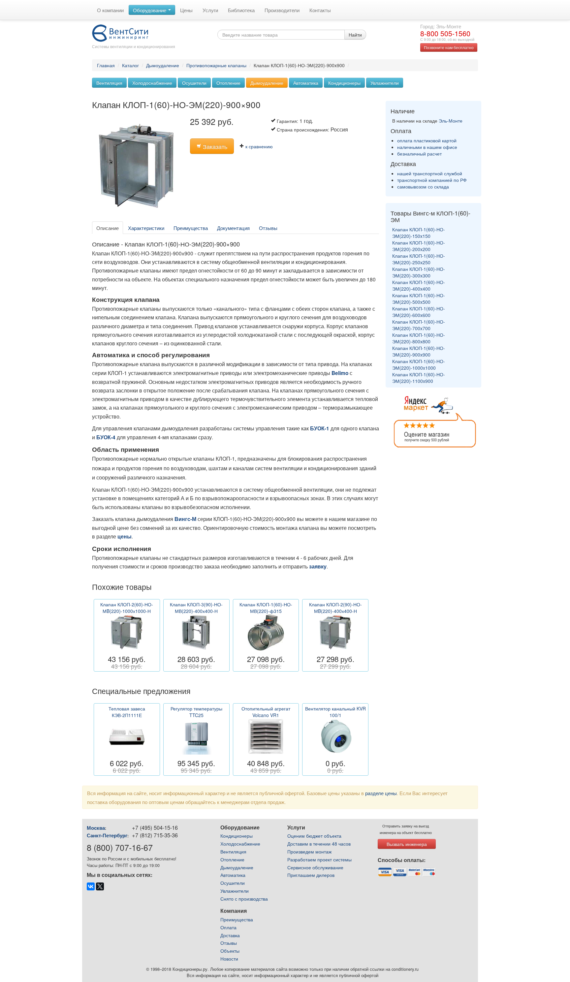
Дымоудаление (162, 65)
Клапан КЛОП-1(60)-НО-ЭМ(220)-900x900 (418, 351)
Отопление (228, 82)
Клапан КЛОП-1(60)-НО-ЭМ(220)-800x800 (418, 338)
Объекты (229, 950)
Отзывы (268, 227)
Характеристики (146, 227)
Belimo (340, 373)
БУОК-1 (319, 428)
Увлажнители (384, 82)
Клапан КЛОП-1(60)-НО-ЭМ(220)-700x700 (418, 325)
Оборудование (150, 10)
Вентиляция (109, 82)
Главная (106, 65)
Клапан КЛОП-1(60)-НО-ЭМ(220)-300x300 (418, 272)
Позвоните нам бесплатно (449, 47)
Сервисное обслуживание (315, 867)
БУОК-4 (105, 437)
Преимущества (191, 227)
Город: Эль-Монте (440, 26)
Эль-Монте (450, 120)
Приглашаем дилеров (310, 875)
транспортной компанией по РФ (432, 180)
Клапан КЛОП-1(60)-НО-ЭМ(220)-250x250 (418, 259)
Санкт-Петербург (107, 835)
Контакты (320, 10)
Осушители (194, 82)
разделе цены (381, 792)
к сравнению (258, 146)
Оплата (228, 927)
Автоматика (305, 82)
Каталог (130, 65)
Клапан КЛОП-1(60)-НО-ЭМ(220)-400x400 (418, 285)
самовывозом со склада (423, 186)
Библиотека (241, 10)
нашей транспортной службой (429, 173)
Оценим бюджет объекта (314, 835)
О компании (110, 10)
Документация (233, 227)
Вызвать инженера (407, 844)
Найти (355, 34)
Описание (107, 227)
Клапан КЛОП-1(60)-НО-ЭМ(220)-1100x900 (418, 377)
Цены (186, 10)
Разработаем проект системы (319, 859)
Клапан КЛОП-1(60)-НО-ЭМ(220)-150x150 (418, 232)
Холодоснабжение (152, 82)
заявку (318, 566)
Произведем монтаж (309, 851)
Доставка (230, 935)
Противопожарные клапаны (216, 65)
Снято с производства (244, 898)
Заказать (214, 146)
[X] (100, 886)
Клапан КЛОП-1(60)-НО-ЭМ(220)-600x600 (418, 311)
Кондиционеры (344, 82)
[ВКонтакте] (91, 886)
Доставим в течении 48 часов (319, 843)
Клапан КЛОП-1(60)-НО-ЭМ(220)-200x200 (418, 245)
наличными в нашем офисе (427, 147)
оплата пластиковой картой (427, 140)
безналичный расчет (419, 153)
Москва (96, 827)
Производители (282, 10)
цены (124, 536)
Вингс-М (185, 519)
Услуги (210, 10)
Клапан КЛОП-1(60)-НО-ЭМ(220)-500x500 (418, 298)
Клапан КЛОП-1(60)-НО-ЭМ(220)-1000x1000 (418, 364)
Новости (229, 958)
